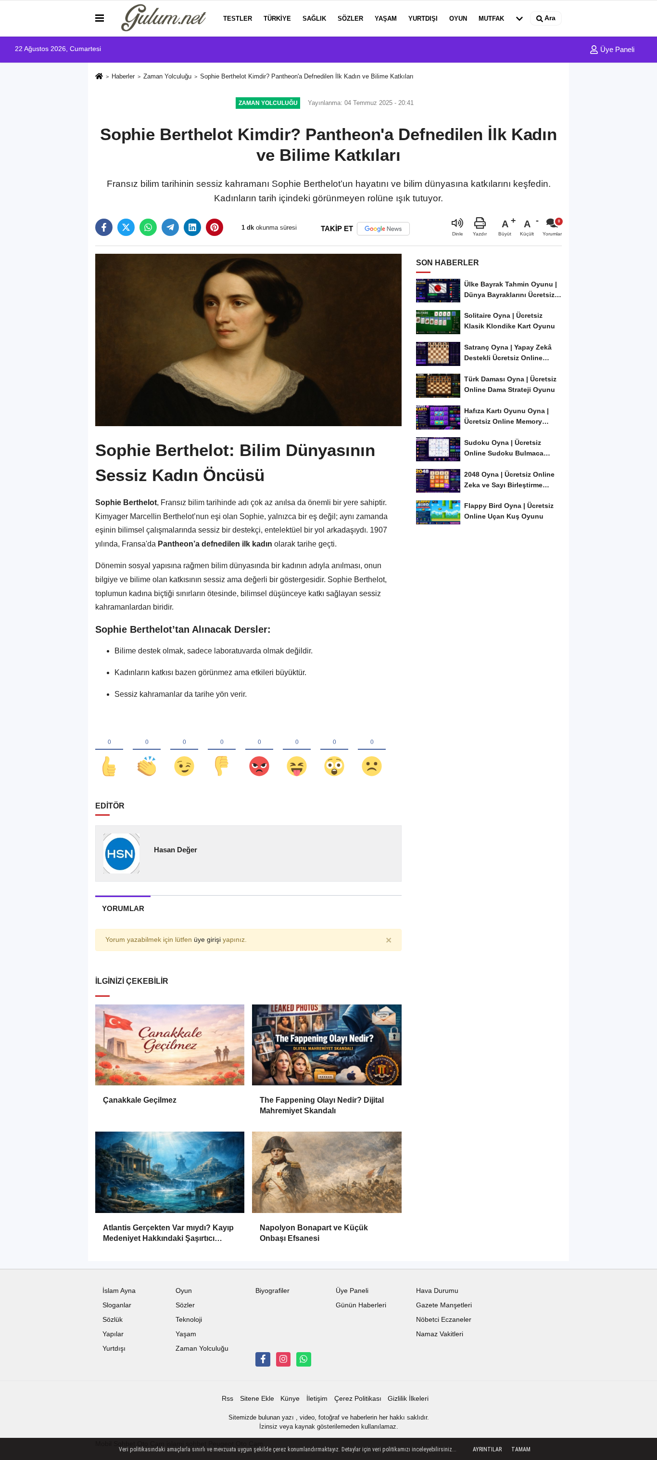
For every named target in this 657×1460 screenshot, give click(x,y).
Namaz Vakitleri (439, 1334)
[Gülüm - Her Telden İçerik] (162, 18)
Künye (290, 1398)
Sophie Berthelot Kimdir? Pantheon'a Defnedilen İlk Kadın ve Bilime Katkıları (307, 76)
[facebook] (104, 227)
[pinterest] (214, 227)
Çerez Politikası (357, 1398)
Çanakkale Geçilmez (140, 1100)
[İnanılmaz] (334, 750)
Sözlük (112, 1319)
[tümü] (519, 18)
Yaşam (386, 18)
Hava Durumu (437, 1290)
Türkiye (277, 18)
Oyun (458, 18)
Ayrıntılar (487, 1449)
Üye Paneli (616, 49)
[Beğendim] (109, 750)
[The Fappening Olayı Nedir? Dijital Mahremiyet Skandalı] (326, 1044)
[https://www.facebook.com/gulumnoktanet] (262, 1359)
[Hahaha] (297, 750)
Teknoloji (189, 1319)
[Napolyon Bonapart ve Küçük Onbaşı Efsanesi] (326, 1172)
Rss (227, 1398)
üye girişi (207, 939)
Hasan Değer (175, 850)
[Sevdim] (184, 750)
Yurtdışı (423, 18)
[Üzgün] (372, 750)
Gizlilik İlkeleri (408, 1398)
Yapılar (113, 1334)
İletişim (317, 1398)
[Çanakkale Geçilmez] (169, 1044)
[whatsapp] (148, 227)
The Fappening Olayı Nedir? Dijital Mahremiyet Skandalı (322, 1105)
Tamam (521, 1449)
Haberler (123, 76)
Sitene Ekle (257, 1398)
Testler (237, 18)
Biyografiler (272, 1290)
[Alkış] (147, 750)
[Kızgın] (259, 750)
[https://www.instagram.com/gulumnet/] (283, 1359)
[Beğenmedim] (222, 750)
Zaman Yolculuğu (167, 76)
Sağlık (314, 18)
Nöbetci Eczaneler (443, 1319)
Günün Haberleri (361, 1305)
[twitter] (126, 227)
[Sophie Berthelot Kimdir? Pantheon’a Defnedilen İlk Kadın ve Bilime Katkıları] (248, 339)
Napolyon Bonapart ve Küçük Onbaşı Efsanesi (314, 1233)
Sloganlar (116, 1305)
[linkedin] (192, 227)
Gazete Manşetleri (444, 1305)
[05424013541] (303, 1359)
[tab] (123, 908)
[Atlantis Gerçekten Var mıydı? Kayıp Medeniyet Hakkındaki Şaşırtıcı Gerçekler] (169, 1172)
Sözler (350, 18)
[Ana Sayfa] (99, 76)
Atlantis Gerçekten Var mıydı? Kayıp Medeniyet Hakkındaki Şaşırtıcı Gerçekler (168, 1234)
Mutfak (491, 18)
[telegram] (170, 227)
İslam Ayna (119, 1290)
